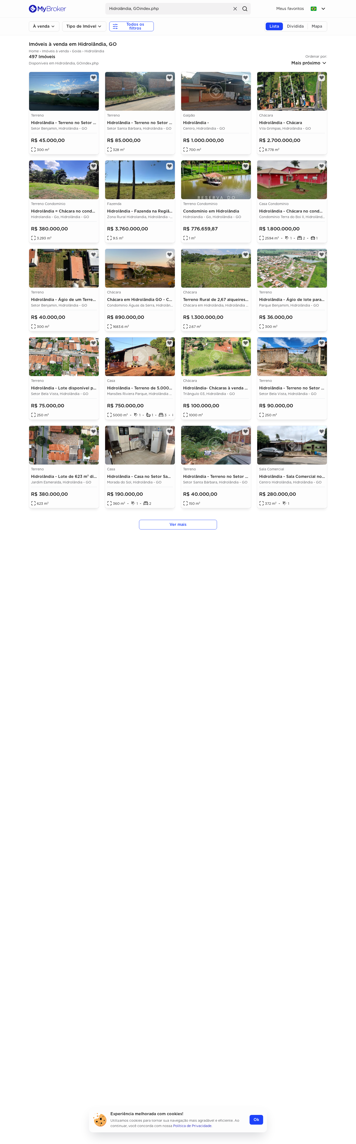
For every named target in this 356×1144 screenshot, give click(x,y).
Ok (256, 1119)
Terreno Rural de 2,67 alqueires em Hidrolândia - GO (235, 299)
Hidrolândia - (196, 122)
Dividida (295, 26)
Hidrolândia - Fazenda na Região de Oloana (150, 211)
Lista (274, 26)
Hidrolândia (94, 51)
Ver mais (178, 524)
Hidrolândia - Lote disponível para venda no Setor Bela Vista (91, 388)
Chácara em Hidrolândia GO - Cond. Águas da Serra (158, 299)
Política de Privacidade (192, 1126)
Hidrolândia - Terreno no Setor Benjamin (71, 122)
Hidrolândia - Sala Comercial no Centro (298, 476)
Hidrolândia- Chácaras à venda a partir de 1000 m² (233, 388)
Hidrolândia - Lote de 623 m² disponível (71, 476)
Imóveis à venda (55, 51)
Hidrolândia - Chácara (280, 122)
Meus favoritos (290, 8)
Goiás (76, 51)
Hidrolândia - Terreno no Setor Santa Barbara (152, 122)
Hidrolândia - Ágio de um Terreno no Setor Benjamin (83, 299)
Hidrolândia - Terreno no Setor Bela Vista (300, 388)
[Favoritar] (321, 431)
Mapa (317, 26)
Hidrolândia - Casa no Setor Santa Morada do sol (155, 476)
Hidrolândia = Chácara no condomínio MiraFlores (79, 211)
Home (34, 51)
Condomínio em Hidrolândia (211, 211)
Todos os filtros (135, 26)
